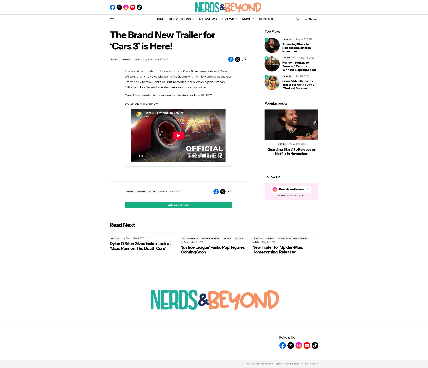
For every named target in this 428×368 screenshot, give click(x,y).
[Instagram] (126, 7)
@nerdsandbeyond (292, 189)
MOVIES (127, 59)
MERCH (227, 238)
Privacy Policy (296, 363)
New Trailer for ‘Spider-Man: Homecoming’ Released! (277, 250)
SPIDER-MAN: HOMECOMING (292, 238)
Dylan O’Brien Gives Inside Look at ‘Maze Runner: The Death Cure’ (140, 246)
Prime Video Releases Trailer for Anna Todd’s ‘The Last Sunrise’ (298, 84)
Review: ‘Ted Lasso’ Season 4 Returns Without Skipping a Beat (299, 66)
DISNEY (115, 59)
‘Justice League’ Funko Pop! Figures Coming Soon (213, 250)
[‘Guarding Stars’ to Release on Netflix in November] (272, 45)
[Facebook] (112, 7)
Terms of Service (311, 363)
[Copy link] (244, 59)
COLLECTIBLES (190, 238)
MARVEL (258, 238)
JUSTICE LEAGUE (210, 238)
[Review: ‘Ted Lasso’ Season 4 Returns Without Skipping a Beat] (272, 63)
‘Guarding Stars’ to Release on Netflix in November (296, 47)
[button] (112, 19)
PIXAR (138, 59)
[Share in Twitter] (237, 59)
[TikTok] (139, 7)
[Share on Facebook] (231, 59)
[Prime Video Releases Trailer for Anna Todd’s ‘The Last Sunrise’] (272, 82)
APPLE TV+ (289, 58)
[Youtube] (132, 7)
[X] (119, 7)
